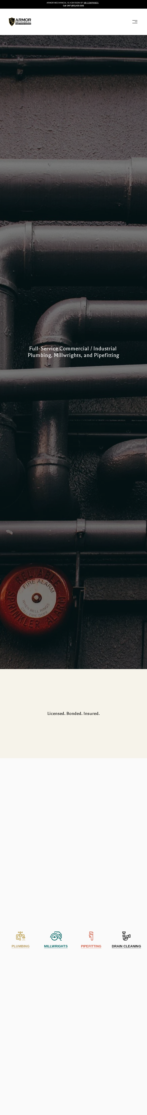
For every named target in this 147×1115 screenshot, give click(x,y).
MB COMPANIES (91, 3)
